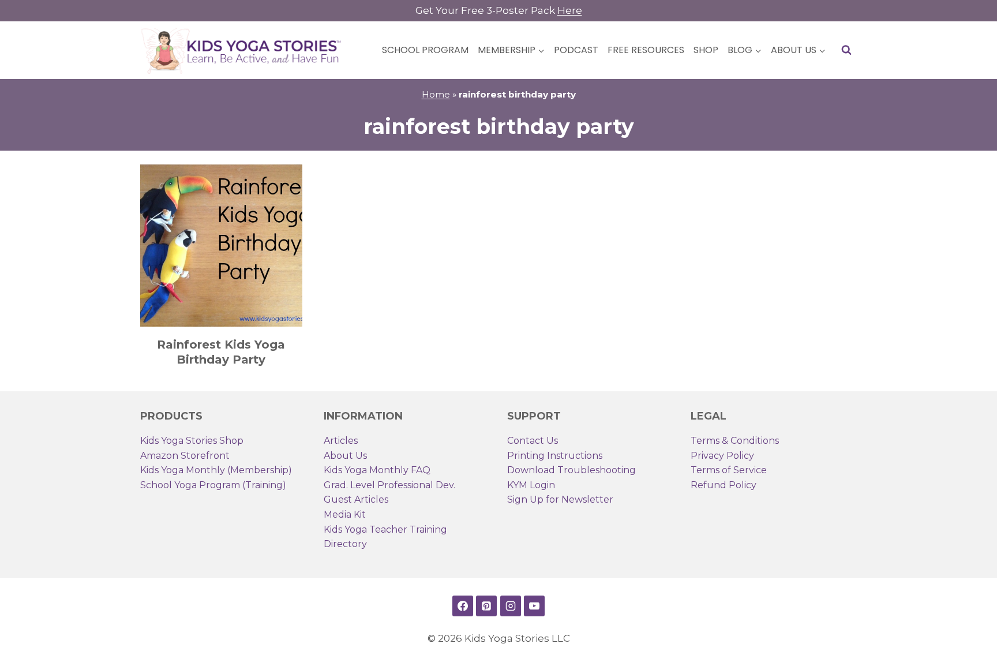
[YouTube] (534, 606)
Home (436, 94)
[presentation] (221, 245)
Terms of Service (729, 470)
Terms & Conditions (735, 440)
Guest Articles (356, 499)
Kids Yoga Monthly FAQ (377, 470)
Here (569, 10)
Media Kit (345, 514)
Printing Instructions (554, 455)
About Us (345, 455)
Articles (341, 440)
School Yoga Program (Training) (213, 485)
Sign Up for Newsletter (560, 499)
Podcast (576, 50)
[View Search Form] (846, 50)
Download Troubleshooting (571, 470)
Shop (706, 50)
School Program (425, 50)
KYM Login (531, 485)
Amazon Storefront (185, 455)
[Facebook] (462, 606)
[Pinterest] (486, 606)
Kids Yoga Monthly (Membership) (216, 470)
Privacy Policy (722, 455)
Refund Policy (723, 485)
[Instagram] (510, 606)
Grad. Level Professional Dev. (389, 485)
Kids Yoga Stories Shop (191, 440)
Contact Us (532, 440)
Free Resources (646, 50)
